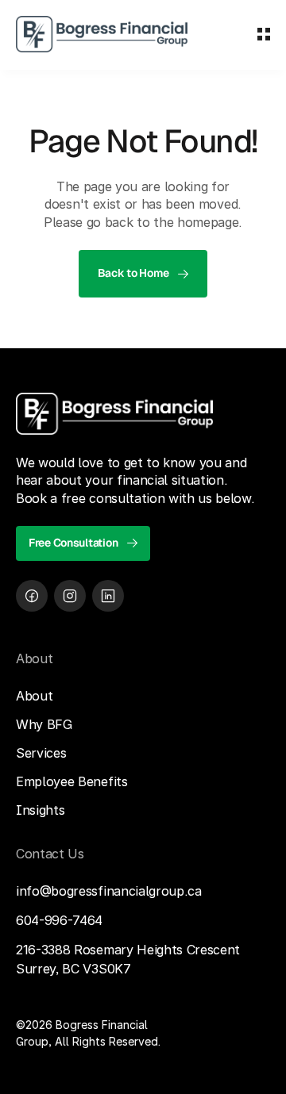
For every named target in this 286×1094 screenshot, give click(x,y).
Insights (40, 810)
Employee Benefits (72, 781)
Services (41, 753)
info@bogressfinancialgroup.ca (109, 891)
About (34, 696)
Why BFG (44, 724)
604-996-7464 (59, 920)
